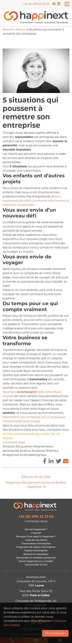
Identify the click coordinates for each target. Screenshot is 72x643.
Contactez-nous (14, 442)
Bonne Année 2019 (37, 477)
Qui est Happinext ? (36, 529)
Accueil (8, 29)
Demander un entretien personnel (36, 558)
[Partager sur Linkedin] (51, 461)
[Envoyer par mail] (66, 461)
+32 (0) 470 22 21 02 (36, 4)
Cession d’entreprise (36, 551)
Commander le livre (36, 565)
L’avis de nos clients (36, 540)
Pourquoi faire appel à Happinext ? (36, 537)
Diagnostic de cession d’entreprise (36, 547)
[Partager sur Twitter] (58, 461)
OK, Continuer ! (55, 633)
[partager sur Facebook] (44, 461)
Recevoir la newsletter (36, 554)
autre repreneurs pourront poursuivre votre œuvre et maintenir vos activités (36, 201)
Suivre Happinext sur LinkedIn (36, 561)
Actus (20, 29)
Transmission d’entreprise (36, 544)
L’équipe (36, 533)
